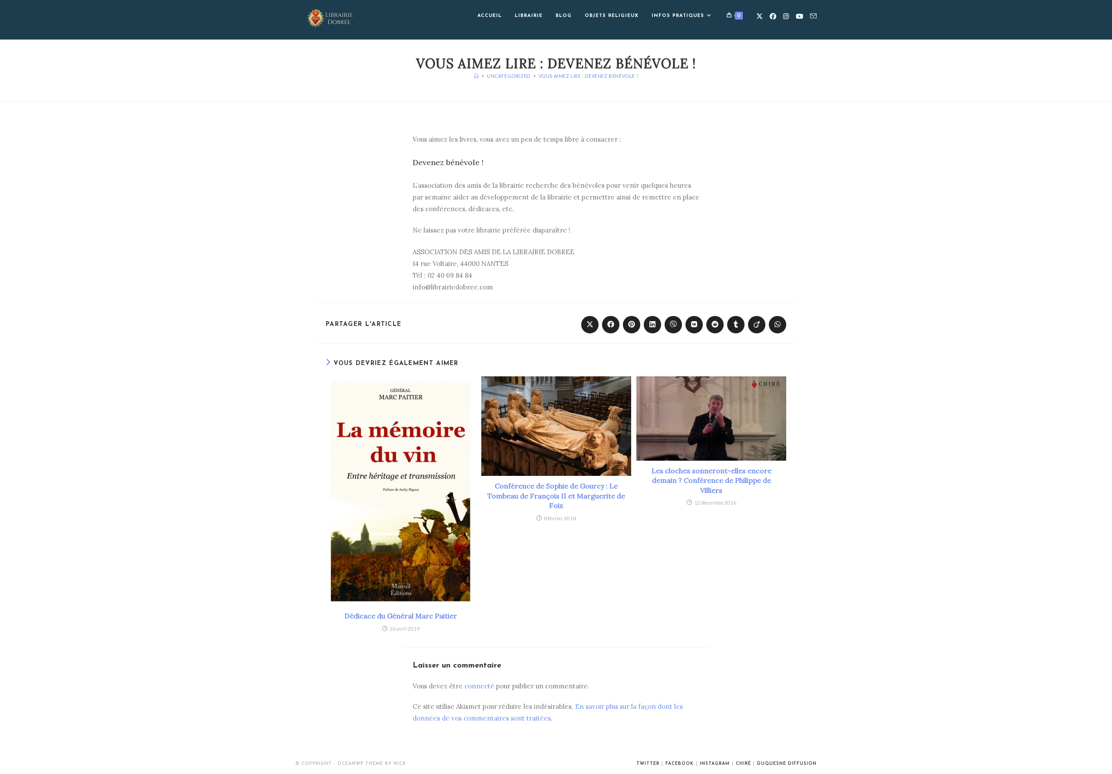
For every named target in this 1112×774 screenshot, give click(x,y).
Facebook (679, 763)
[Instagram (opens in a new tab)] (786, 16)
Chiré (743, 763)
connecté (479, 686)
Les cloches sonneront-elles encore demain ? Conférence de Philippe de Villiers (711, 480)
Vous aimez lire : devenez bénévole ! (589, 76)
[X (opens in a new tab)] (759, 16)
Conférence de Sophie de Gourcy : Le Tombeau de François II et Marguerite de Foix (556, 496)
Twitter (647, 763)
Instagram (715, 763)
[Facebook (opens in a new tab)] (773, 16)
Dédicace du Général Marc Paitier (400, 615)
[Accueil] (476, 76)
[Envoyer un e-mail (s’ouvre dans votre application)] (813, 16)
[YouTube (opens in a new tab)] (799, 16)
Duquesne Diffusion (787, 763)
